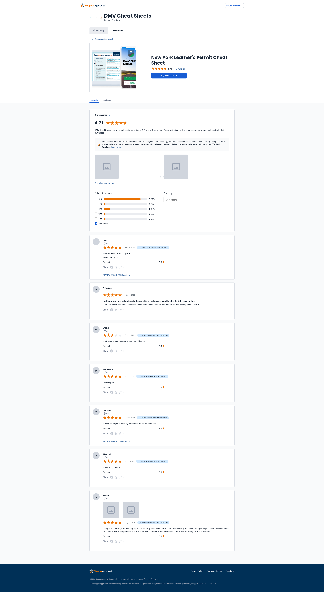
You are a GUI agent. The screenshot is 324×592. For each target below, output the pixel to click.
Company (98, 30)
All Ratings (103, 224)
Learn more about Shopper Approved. (144, 579)
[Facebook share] (111, 267)
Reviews (107, 100)
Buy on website (167, 75)
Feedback (230, 571)
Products (118, 30)
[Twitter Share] (116, 267)
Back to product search (104, 39)
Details (94, 100)
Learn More (116, 147)
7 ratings (180, 69)
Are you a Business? (234, 5)
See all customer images (106, 183)
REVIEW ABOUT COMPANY (115, 275)
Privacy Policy (197, 571)
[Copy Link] (120, 267)
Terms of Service (214, 571)
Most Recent (171, 200)
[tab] (160, 176)
